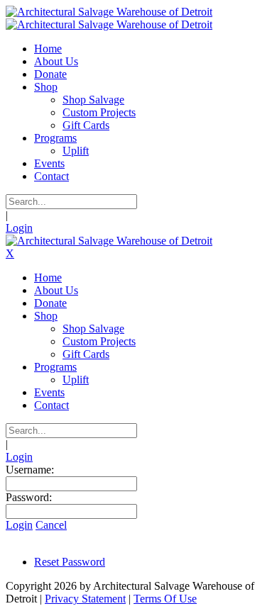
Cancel (51, 525)
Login (19, 228)
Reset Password (69, 562)
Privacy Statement (85, 599)
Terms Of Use (165, 599)
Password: (29, 497)
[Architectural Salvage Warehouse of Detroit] (109, 12)
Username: (30, 470)
